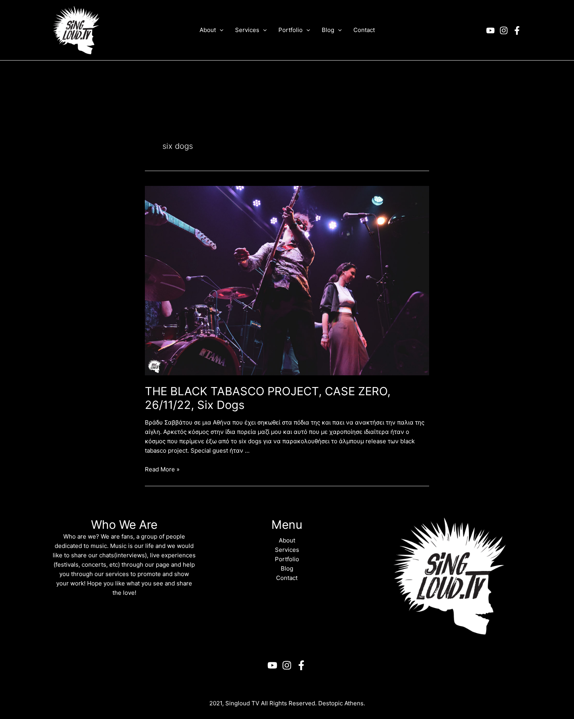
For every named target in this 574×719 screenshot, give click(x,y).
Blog (287, 568)
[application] (219, 30)
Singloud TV (242, 703)
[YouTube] (490, 30)
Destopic (330, 703)
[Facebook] (517, 30)
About (287, 540)
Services (287, 549)
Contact (287, 578)
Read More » (162, 469)
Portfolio (287, 559)
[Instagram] (503, 30)
